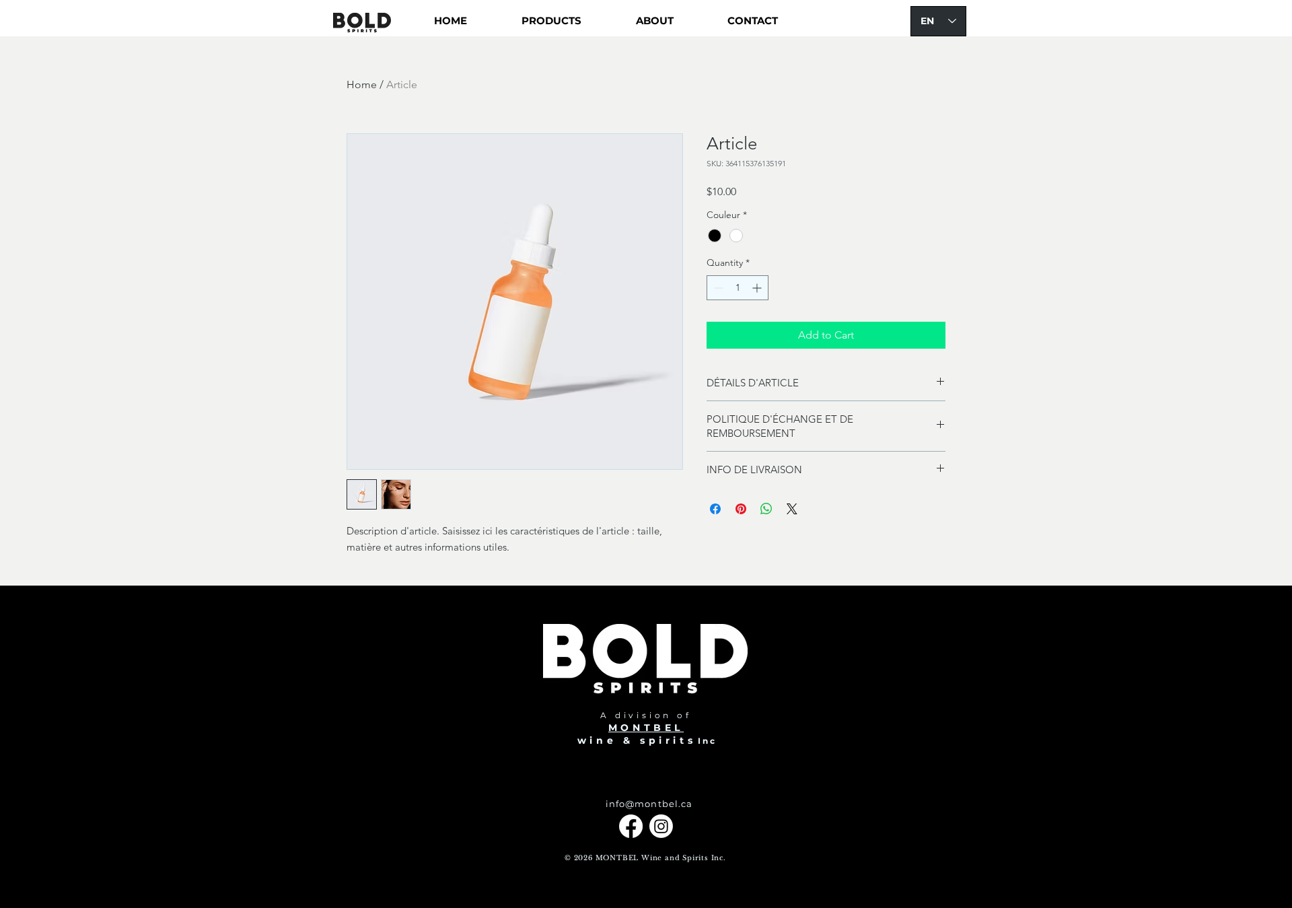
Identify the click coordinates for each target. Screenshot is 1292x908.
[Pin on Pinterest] (741, 509)
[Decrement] (717, 288)
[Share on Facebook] (715, 509)
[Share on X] (792, 509)
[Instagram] (661, 826)
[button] (551, 20)
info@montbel (642, 803)
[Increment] (758, 288)
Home (362, 84)
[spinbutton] (737, 288)
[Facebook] (631, 826)
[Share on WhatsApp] (766, 509)
